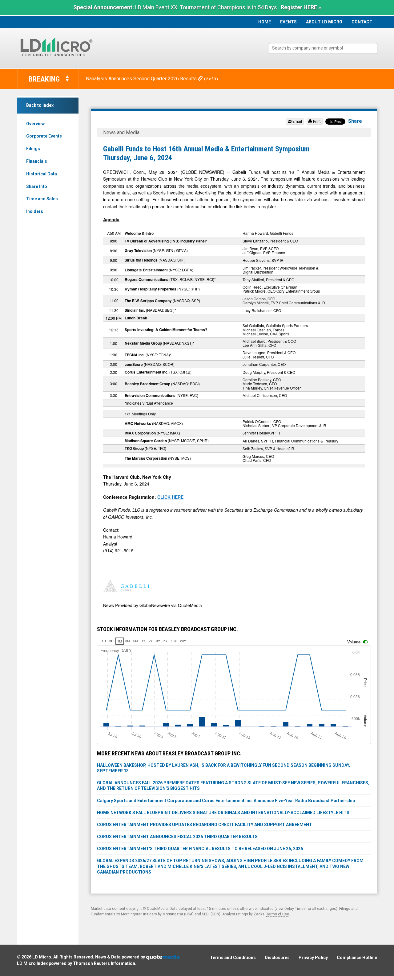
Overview (35, 123)
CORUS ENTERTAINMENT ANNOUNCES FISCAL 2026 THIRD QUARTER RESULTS (177, 836)
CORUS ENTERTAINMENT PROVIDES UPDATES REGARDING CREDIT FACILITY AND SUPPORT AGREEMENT (204, 824)
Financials (36, 161)
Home (264, 21)
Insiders (34, 211)
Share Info (36, 186)
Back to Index (40, 105)
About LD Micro (324, 21)
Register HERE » (301, 7)
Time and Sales (42, 198)
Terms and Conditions (233, 957)
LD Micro (41, 956)
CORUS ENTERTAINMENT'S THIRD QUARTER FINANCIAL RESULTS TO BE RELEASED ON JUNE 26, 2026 (200, 848)
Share (355, 121)
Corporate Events (44, 136)
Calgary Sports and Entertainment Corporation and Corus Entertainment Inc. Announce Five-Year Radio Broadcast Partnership (226, 800)
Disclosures (277, 957)
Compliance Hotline (357, 957)
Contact (362, 21)
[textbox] (326, 48)
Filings (33, 148)
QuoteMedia (157, 908)
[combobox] (323, 48)
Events (288, 21)
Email (296, 121)
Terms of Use (277, 914)
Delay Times (295, 908)
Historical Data (41, 173)
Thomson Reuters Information (104, 963)
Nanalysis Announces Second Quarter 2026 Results (142, 79)
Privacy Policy (313, 957)
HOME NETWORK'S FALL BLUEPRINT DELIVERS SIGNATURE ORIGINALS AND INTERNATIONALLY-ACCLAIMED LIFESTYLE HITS (223, 812)
